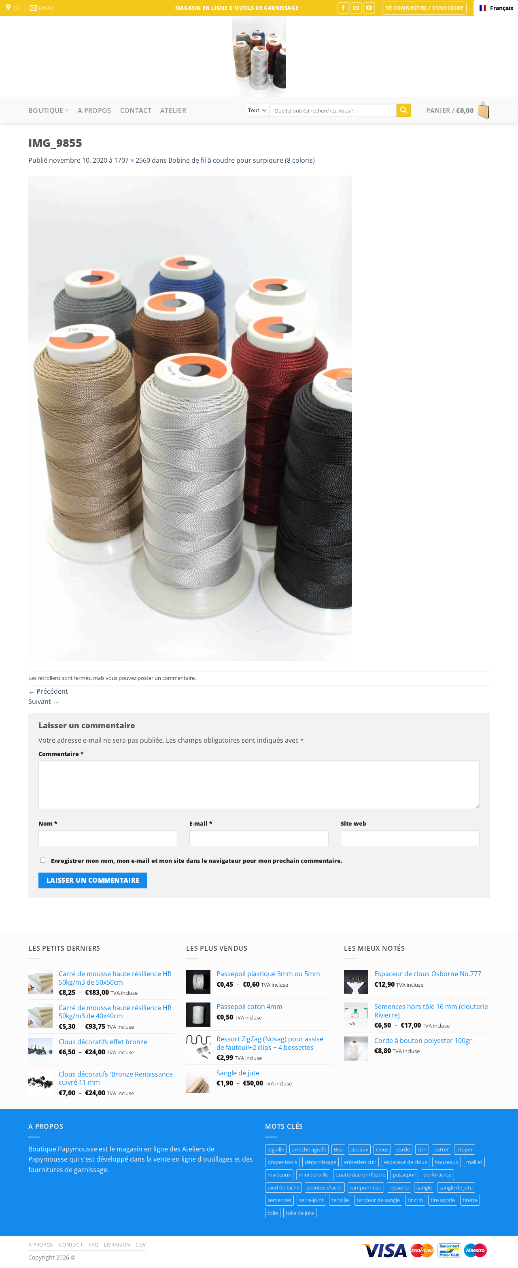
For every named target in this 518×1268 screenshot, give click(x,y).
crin (422, 1149)
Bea (338, 1149)
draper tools (282, 1162)
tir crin (415, 1200)
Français (501, 8)
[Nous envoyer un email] (356, 8)
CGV (141, 1244)
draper (464, 1149)
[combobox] (495, 8)
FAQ (94, 1244)
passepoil (404, 1174)
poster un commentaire (166, 678)
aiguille (275, 1149)
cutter (441, 1149)
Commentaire (61, 754)
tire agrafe (443, 1200)
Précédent (48, 691)
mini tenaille (313, 1174)
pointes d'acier (324, 1187)
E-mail (200, 823)
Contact (135, 110)
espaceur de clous (405, 1162)
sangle (424, 1187)
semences (279, 1200)
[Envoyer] (403, 110)
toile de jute (300, 1213)
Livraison (117, 1244)
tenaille (340, 1200)
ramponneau (366, 1187)
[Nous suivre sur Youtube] (369, 8)
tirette (470, 1200)
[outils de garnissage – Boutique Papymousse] (259, 56)
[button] (424, 8)
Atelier (173, 110)
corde (403, 1149)
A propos (94, 110)
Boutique (46, 110)
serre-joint (311, 1200)
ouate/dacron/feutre (360, 1174)
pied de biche (283, 1187)
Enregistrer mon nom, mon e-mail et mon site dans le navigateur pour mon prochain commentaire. (196, 860)
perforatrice (437, 1174)
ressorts (399, 1187)
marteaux (279, 1174)
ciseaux (359, 1149)
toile (272, 1213)
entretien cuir (360, 1162)
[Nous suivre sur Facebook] (343, 8)
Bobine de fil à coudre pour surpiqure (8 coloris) (241, 160)
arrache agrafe (309, 1149)
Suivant (43, 701)
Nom (47, 823)
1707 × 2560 (132, 160)
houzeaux (447, 1162)
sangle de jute (456, 1187)
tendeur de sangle (378, 1200)
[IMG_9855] (190, 417)
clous (382, 1149)
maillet (474, 1162)
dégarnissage (320, 1162)
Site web (353, 823)
